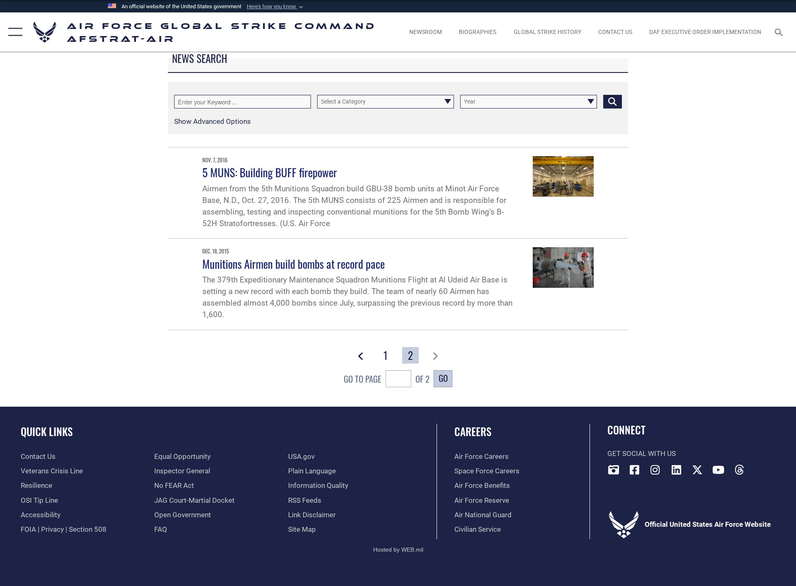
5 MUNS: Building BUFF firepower (269, 172)
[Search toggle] (779, 32)
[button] (276, 6)
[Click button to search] (612, 102)
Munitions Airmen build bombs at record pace (293, 264)
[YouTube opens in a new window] (718, 469)
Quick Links (47, 431)
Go (443, 377)
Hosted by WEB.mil (398, 549)
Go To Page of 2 (387, 378)
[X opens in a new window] (697, 469)
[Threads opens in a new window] (739, 469)
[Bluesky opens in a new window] (760, 467)
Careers (472, 431)
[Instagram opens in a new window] (655, 469)
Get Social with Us (641, 454)
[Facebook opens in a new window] (634, 469)
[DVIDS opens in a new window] (613, 469)
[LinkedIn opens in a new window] (676, 469)
